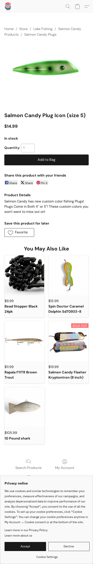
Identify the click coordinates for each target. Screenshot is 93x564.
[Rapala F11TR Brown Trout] (25, 341)
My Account (64, 467)
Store (23, 29)
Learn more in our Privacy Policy (26, 530)
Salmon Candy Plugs (40, 34)
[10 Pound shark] (25, 407)
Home (9, 29)
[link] (47, 555)
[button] (8, 6)
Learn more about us (18, 535)
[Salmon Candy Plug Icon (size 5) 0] (46, 73)
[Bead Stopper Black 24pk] (25, 275)
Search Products (28, 467)
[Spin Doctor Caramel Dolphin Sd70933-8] (68, 275)
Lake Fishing (43, 29)
